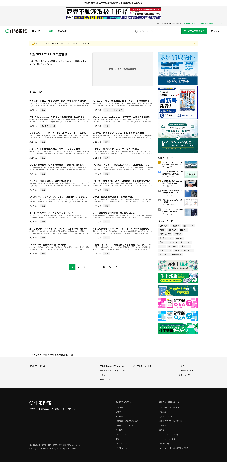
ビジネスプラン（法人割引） (171, 421)
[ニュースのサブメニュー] (42, 31)
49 (110, 267)
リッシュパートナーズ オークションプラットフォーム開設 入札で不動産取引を (68, 132)
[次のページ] (116, 267)
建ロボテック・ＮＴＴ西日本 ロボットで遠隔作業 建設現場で (59, 228)
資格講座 (204, 23)
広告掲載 (162, 425)
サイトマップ (121, 448)
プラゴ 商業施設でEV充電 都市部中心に (113, 196)
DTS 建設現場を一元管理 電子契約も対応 (114, 212)
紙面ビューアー (215, 23)
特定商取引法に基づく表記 (127, 421)
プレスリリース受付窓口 (169, 434)
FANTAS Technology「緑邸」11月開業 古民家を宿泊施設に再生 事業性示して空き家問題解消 (139, 180)
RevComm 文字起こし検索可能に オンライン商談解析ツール (123, 100)
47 (97, 267)
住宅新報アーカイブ (187, 370)
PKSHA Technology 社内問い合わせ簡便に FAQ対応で (57, 116)
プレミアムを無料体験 (194, 31)
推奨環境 (162, 412)
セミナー (195, 23)
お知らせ (119, 412)
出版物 (187, 23)
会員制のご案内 (165, 416)
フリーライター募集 (167, 439)
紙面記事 (62, 31)
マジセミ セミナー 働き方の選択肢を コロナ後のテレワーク (123, 164)
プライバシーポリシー (125, 425)
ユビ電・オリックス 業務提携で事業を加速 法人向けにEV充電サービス (128, 244)
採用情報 (119, 416)
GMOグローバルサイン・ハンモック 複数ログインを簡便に (58, 196)
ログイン (215, 31)
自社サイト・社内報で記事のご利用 (173, 448)
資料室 (161, 430)
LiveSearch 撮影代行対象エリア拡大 (47, 244)
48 (104, 267)
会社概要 (119, 407)
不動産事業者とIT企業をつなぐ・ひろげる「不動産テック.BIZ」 (126, 366)
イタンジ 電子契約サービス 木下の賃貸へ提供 (116, 148)
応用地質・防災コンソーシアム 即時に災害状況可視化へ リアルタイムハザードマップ (135, 132)
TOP (31, 355)
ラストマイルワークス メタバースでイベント (51, 212)
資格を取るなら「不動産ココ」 (113, 370)
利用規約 (119, 430)
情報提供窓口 (164, 443)
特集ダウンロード (107, 379)
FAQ (118, 439)
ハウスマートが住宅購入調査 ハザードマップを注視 (54, 148)
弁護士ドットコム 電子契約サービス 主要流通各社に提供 (57, 100)
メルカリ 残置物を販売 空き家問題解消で (50, 180)
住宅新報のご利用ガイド (169, 407)
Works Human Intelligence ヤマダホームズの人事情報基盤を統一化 (126, 116)
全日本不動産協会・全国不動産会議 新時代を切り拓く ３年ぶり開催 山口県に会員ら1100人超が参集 (80, 164)
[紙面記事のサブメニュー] (68, 31)
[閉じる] (194, 43)
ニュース (36, 31)
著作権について (122, 434)
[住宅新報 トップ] (16, 31)
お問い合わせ (121, 443)
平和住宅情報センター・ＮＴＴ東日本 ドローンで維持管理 (121, 228)
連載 (51, 31)
